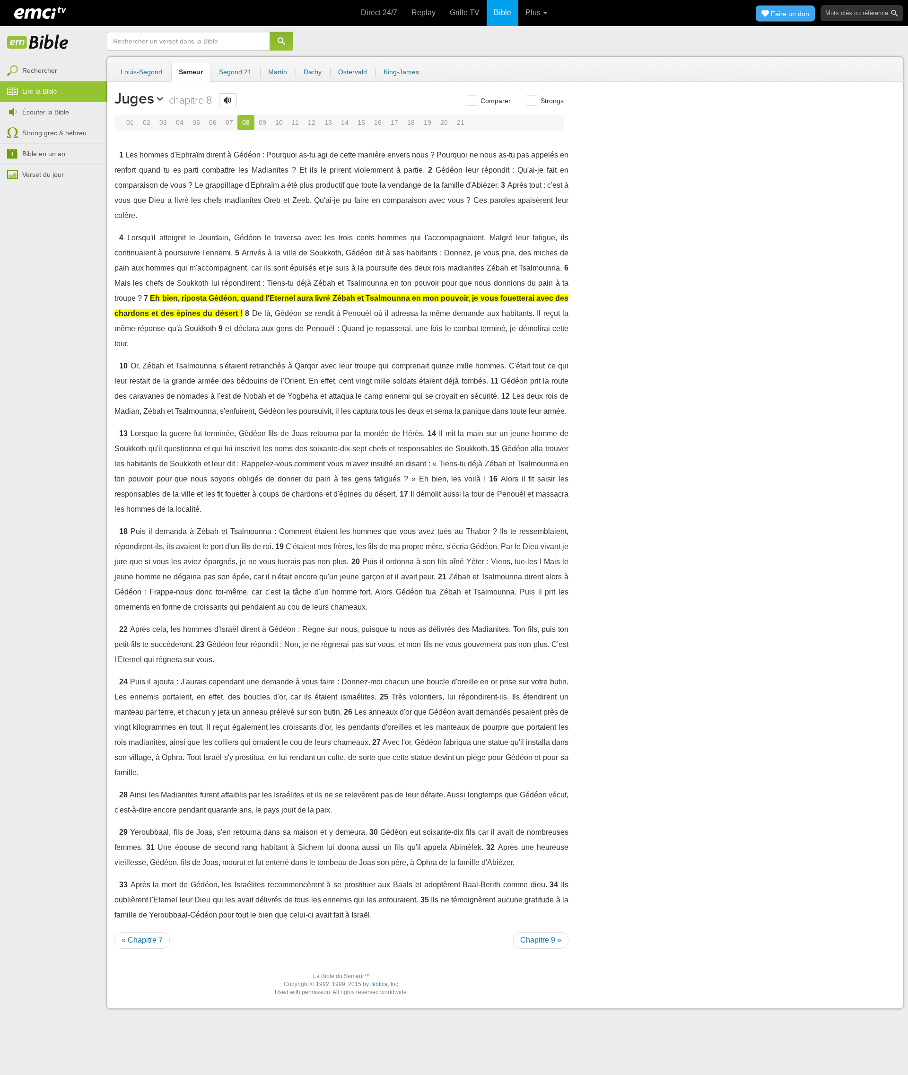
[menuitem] (53, 71)
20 (444, 122)
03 (163, 122)
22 (123, 629)
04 (179, 122)
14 (345, 122)
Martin (277, 72)
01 (130, 122)
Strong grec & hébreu (54, 133)
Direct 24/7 (379, 13)
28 (123, 795)
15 (361, 122)
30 (373, 832)
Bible (502, 13)
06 (213, 122)
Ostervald (352, 72)
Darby (313, 72)
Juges (134, 98)
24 (123, 682)
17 (394, 122)
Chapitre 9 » (540, 940)
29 (123, 832)
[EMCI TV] (40, 12)
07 (229, 122)
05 (196, 122)
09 (262, 122)
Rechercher (39, 70)
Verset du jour (43, 174)
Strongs (551, 101)
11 (295, 122)
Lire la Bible (39, 91)
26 (348, 712)
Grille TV (465, 13)
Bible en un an (43, 153)
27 (376, 742)
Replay (423, 13)
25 (384, 697)
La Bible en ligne (38, 42)
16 (378, 122)
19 (427, 122)
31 (150, 847)
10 (279, 122)
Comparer (495, 101)
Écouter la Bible (45, 112)
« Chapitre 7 (142, 940)
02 (146, 122)
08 (246, 122)
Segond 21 (235, 72)
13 (328, 122)
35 (424, 900)
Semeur (191, 72)
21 (460, 122)
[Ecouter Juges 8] (228, 100)
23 (200, 644)
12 (311, 122)
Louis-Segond (141, 72)
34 (554, 885)
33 (123, 885)
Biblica (379, 984)
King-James (401, 72)
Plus (533, 13)
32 (490, 847)
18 (411, 122)
